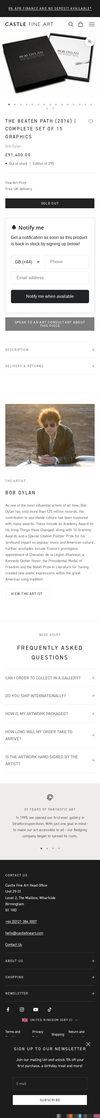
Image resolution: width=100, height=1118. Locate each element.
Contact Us (13, 944)
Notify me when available (50, 296)
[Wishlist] (91, 121)
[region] (50, 816)
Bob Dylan (13, 146)
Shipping (57, 1034)
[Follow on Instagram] (22, 1009)
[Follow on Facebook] (8, 1009)
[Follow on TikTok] (49, 1009)
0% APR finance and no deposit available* (50, 8)
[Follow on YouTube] (35, 1009)
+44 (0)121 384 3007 (21, 921)
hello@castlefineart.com (24, 933)
